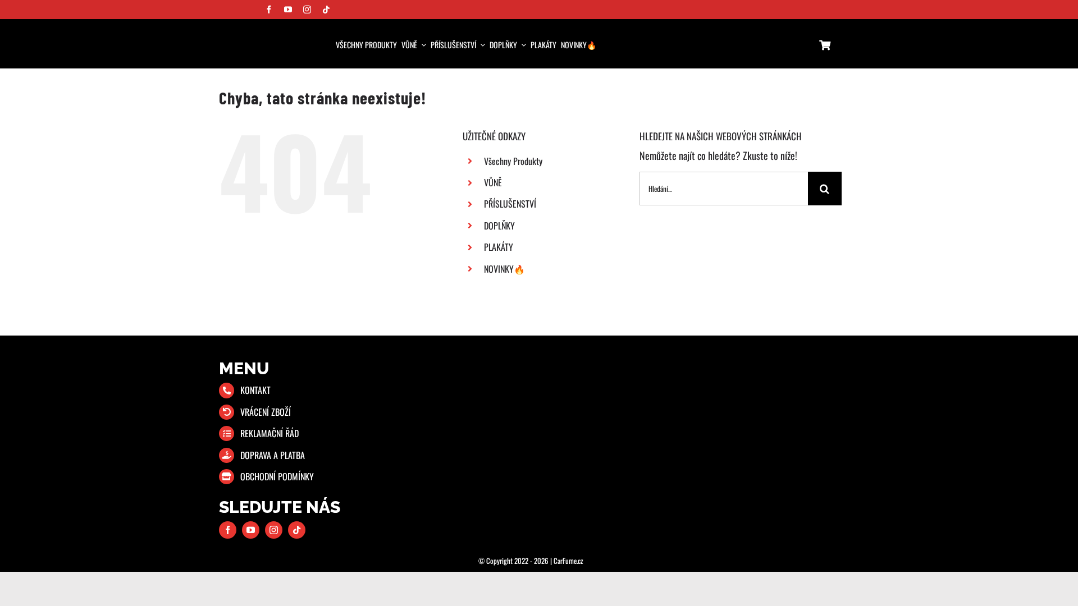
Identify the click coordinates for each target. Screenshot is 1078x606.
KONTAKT (255, 390)
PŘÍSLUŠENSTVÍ (510, 203)
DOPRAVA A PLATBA (272, 455)
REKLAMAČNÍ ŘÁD (269, 433)
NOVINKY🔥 (504, 269)
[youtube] (288, 9)
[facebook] (269, 9)
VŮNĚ (493, 182)
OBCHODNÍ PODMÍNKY (277, 476)
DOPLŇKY (499, 225)
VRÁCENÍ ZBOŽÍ (265, 412)
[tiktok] (326, 9)
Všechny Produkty (513, 161)
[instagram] (307, 9)
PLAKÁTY (498, 247)
